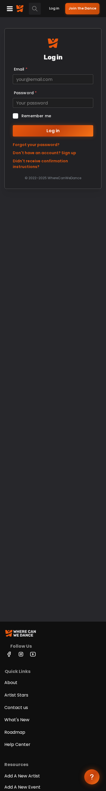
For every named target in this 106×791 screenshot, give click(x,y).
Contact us (16, 707)
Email (20, 69)
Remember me (36, 116)
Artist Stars (16, 695)
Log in (54, 8)
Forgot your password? (36, 144)
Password (25, 93)
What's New (16, 720)
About (10, 682)
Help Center (17, 744)
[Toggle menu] (9, 8)
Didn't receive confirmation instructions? (40, 163)
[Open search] (35, 9)
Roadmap (14, 732)
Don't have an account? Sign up (44, 153)
